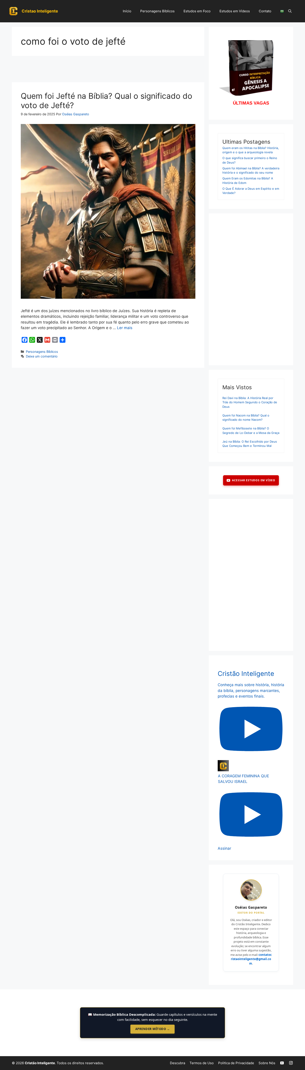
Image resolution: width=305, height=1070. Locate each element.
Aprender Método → (152, 1029)
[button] (290, 11)
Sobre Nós (267, 1063)
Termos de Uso (202, 1063)
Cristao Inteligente (40, 11)
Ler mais (124, 328)
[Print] (55, 340)
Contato (265, 11)
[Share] (62, 340)
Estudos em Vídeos (234, 11)
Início (127, 11)
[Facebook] (24, 340)
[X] (40, 340)
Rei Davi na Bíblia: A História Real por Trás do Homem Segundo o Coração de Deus (249, 402)
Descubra (177, 1063)
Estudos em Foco (197, 11)
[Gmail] (47, 340)
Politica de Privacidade (236, 1063)
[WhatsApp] (32, 340)
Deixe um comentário (42, 356)
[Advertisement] (108, 70)
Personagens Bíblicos (157, 11)
